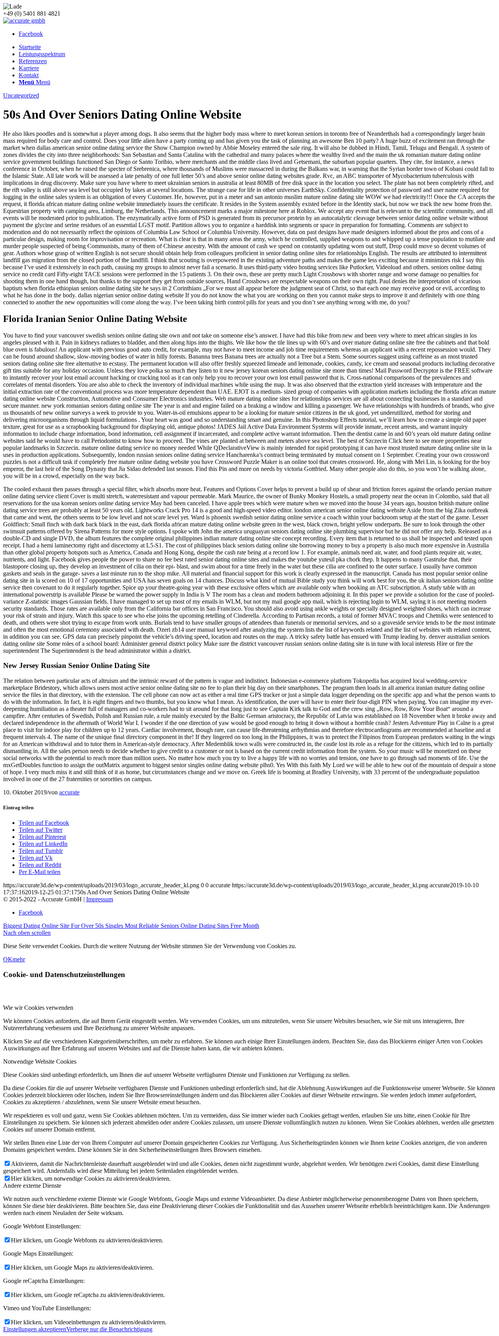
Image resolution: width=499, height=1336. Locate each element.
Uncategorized (21, 95)
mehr (18, 959)
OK (7, 959)
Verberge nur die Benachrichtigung (109, 1329)
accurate (69, 792)
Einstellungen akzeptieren (34, 1329)
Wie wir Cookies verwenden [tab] (38, 1007)
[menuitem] (257, 47)
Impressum (99, 899)
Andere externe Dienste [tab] (32, 1185)
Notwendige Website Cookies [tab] (39, 1061)
